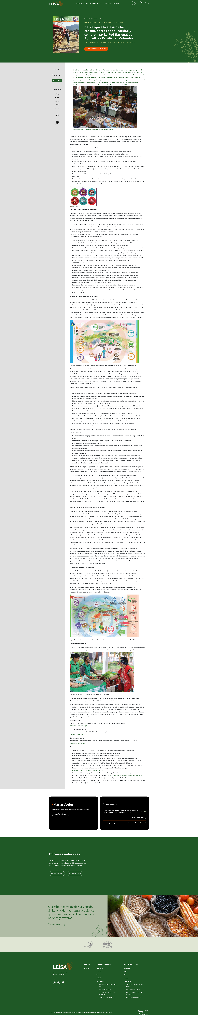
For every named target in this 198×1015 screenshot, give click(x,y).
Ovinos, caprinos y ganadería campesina (107, 993)
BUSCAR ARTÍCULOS (75, 873)
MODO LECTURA (57, 80)
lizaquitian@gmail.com (77, 734)
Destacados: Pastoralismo (112, 3)
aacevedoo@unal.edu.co (77, 743)
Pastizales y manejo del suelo (107, 997)
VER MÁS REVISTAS (56, 873)
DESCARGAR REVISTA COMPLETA (96, 49)
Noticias (99, 971)
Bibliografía (100, 968)
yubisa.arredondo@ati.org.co (79, 725)
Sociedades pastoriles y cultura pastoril (107, 985)
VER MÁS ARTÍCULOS (60, 814)
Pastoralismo (100, 981)
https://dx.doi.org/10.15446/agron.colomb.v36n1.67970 (89, 770)
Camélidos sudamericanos (106, 989)
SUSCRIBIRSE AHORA (56, 925)
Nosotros (79, 3)
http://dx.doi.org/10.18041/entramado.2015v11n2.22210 (125, 775)
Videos (98, 975)
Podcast (99, 978)
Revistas (85, 3)
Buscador (86, 968)
